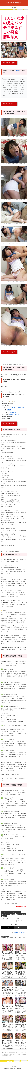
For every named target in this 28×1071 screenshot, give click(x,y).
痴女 (17, 71)
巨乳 (19, 920)
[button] (20, 927)
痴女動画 (24, 914)
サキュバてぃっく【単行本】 (15, 918)
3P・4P (4, 918)
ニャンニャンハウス (14, 414)
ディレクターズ (12, 412)
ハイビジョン (12, 407)
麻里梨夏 (9, 410)
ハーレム (14, 920)
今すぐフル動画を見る (9, 62)
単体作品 (18, 407)
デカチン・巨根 (6, 920)
